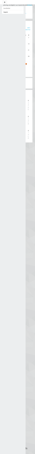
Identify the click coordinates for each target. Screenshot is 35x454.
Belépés (29, 5)
